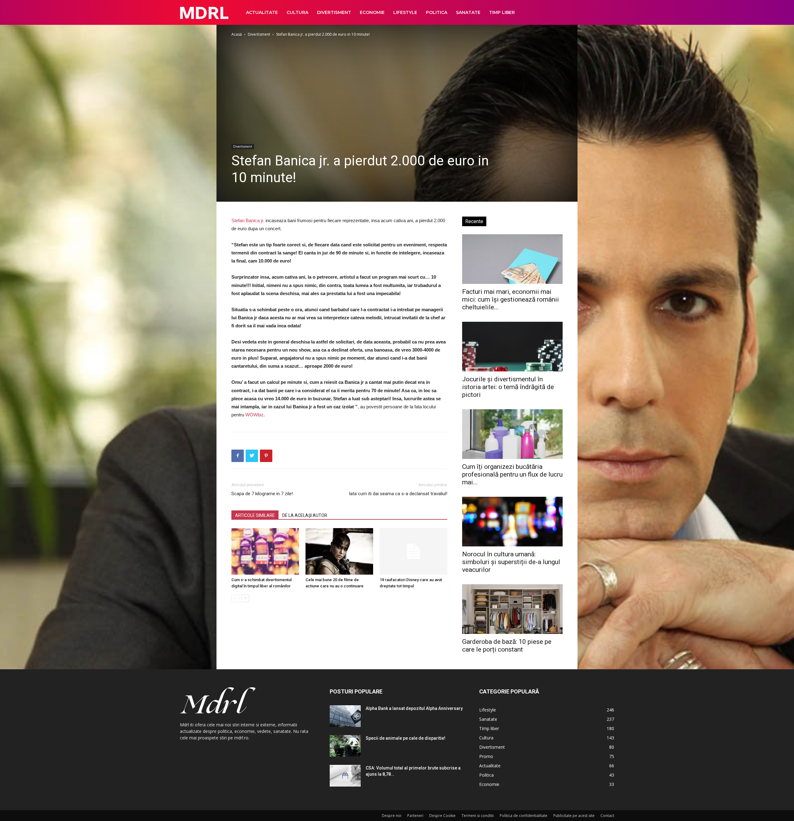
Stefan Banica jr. (247, 220)
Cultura (297, 12)
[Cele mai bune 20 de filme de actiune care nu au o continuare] (339, 551)
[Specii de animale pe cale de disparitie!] (345, 746)
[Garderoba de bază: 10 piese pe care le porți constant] (512, 609)
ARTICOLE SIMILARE (255, 515)
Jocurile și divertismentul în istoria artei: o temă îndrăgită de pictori (508, 386)
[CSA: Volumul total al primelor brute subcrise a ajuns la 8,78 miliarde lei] (345, 776)
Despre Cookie (442, 815)
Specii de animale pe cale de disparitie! (405, 738)
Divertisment (334, 12)
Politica (436, 12)
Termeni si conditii (478, 815)
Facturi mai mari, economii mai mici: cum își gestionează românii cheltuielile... (510, 299)
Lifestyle (405, 12)
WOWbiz (254, 414)
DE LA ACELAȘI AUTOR (304, 515)
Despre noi (391, 815)
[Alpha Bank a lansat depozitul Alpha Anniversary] (345, 716)
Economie (372, 12)
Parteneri (415, 815)
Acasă (236, 34)
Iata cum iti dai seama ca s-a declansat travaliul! (398, 493)
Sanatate (468, 12)
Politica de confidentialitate (523, 815)
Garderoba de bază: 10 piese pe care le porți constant (506, 645)
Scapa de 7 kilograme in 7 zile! (262, 493)
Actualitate (262, 12)
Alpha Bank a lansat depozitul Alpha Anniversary (414, 708)
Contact (607, 815)
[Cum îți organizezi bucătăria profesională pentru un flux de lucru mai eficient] (512, 434)
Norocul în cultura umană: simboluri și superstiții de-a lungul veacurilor (511, 561)
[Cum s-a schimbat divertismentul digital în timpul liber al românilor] (265, 551)
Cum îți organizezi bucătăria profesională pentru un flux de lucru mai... (512, 474)
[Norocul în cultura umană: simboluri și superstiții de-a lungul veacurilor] (512, 521)
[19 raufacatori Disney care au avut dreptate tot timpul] (413, 551)
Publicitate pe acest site (574, 815)
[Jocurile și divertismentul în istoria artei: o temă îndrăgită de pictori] (512, 346)
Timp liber (502, 12)
